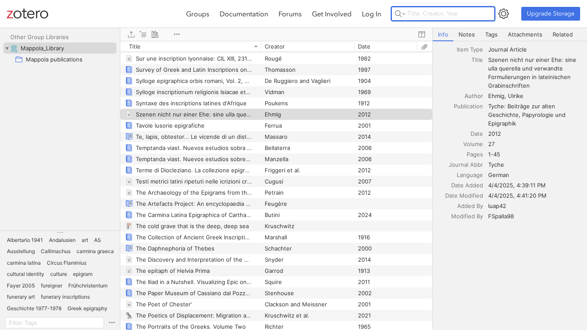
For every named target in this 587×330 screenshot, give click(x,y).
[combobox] (535, 49)
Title (477, 59)
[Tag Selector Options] (111, 322)
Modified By (467, 216)
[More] (176, 34)
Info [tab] (443, 34)
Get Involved (332, 13)
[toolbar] (276, 34)
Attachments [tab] (525, 34)
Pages (475, 154)
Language (470, 174)
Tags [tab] (491, 34)
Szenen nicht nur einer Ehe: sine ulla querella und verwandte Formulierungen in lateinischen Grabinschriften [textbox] (533, 72)
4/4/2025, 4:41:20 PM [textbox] (517, 195)
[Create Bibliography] (155, 34)
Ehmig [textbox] (496, 95)
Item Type (470, 49)
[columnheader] (190, 46)
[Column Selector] (421, 34)
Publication (468, 106)
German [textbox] (498, 174)
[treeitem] (59, 48)
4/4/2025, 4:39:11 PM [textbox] (517, 185)
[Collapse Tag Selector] (60, 232)
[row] (276, 46)
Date (477, 133)
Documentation (244, 13)
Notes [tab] (467, 34)
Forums (290, 13)
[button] (25, 240)
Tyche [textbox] (496, 164)
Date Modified (464, 195)
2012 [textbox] (494, 133)
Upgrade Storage (551, 13)
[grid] (276, 185)
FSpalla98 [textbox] (501, 216)
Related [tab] (563, 34)
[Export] (131, 34)
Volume (473, 144)
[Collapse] (6, 48)
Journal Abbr (466, 164)
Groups (197, 13)
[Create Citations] (143, 34)
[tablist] (510, 34)
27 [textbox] (491, 144)
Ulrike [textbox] (515, 95)
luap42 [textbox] (497, 205)
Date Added (467, 185)
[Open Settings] (503, 13)
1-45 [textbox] (494, 154)
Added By (470, 205)
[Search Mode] (400, 13)
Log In (371, 13)
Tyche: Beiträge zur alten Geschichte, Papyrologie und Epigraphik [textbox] (527, 115)
